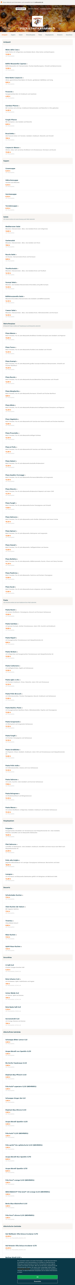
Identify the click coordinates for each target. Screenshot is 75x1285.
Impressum (57, 9)
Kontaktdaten (45, 9)
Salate (21, 35)
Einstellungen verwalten (23, 1269)
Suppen (13, 35)
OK (38, 1277)
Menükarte (20, 9)
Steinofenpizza (30, 35)
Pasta (40, 35)
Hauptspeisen (49, 35)
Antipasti (4, 35)
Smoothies (69, 35)
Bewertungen (33, 9)
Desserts (59, 35)
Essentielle (37, 1281)
